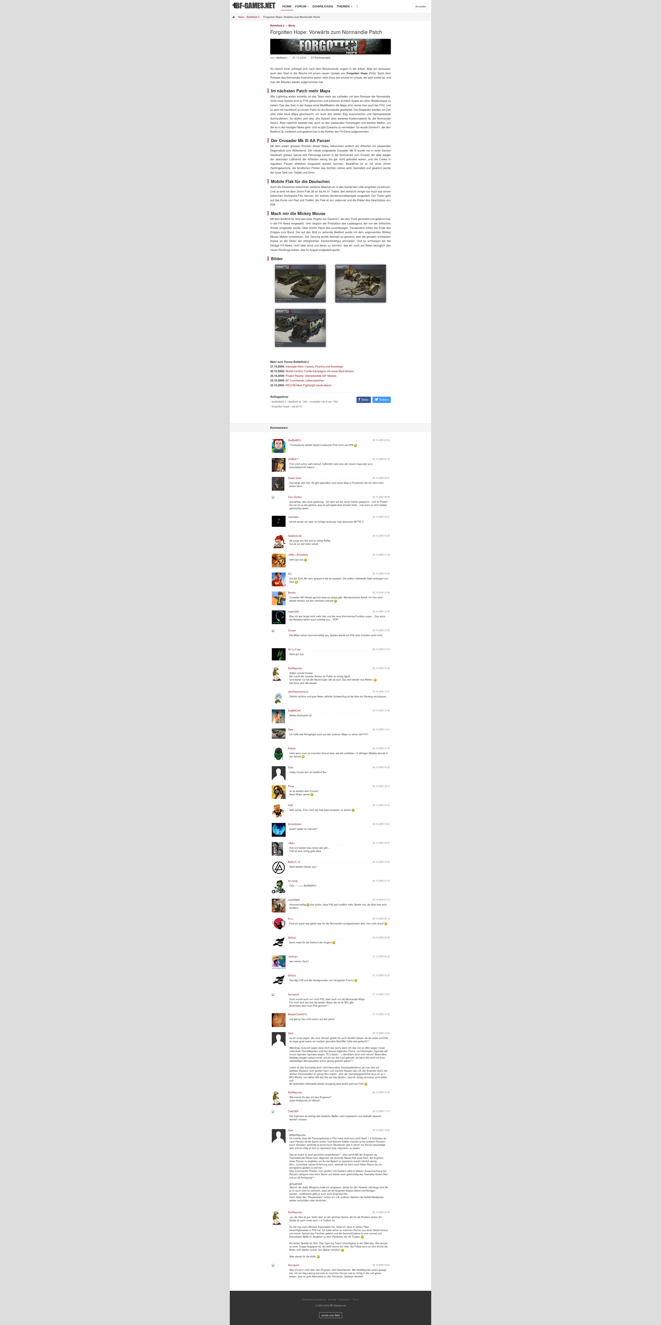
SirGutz (292, 937)
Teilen (364, 400)
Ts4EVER (293, 1111)
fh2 (336, 401)
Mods (291, 25)
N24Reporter (295, 668)
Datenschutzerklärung (314, 1299)
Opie (290, 729)
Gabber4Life (295, 535)
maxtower (293, 517)
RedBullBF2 (294, 440)
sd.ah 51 (297, 406)
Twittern (383, 400)
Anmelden (420, 6)
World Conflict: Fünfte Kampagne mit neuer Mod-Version (320, 371)
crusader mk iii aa (320, 401)
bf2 (305, 401)
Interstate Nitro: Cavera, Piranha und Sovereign (314, 366)
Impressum (344, 1299)
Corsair (292, 630)
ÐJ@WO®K (294, 710)
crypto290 (293, 611)
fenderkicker (294, 824)
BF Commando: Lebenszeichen (305, 380)
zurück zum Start (330, 1315)
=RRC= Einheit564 (298, 554)
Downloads (322, 6)
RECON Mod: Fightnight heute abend (308, 385)
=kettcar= (293, 956)
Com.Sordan (295, 497)
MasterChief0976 (297, 1014)
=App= (291, 843)
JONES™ (293, 459)
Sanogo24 (293, 994)
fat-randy (293, 880)
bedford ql (295, 401)
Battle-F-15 (294, 862)
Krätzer (292, 748)
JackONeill (294, 899)
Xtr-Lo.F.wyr (294, 649)
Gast (290, 767)
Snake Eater (294, 478)
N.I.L (290, 918)
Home (287, 6)
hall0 (290, 805)
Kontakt (332, 1299)
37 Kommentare (320, 58)
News (241, 17)
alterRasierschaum (298, 691)
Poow (291, 786)
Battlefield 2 (253, 17)
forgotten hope (281, 406)
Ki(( (290, 573)
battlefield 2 (279, 401)
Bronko (292, 592)
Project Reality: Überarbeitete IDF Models (311, 376)
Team (356, 1299)
